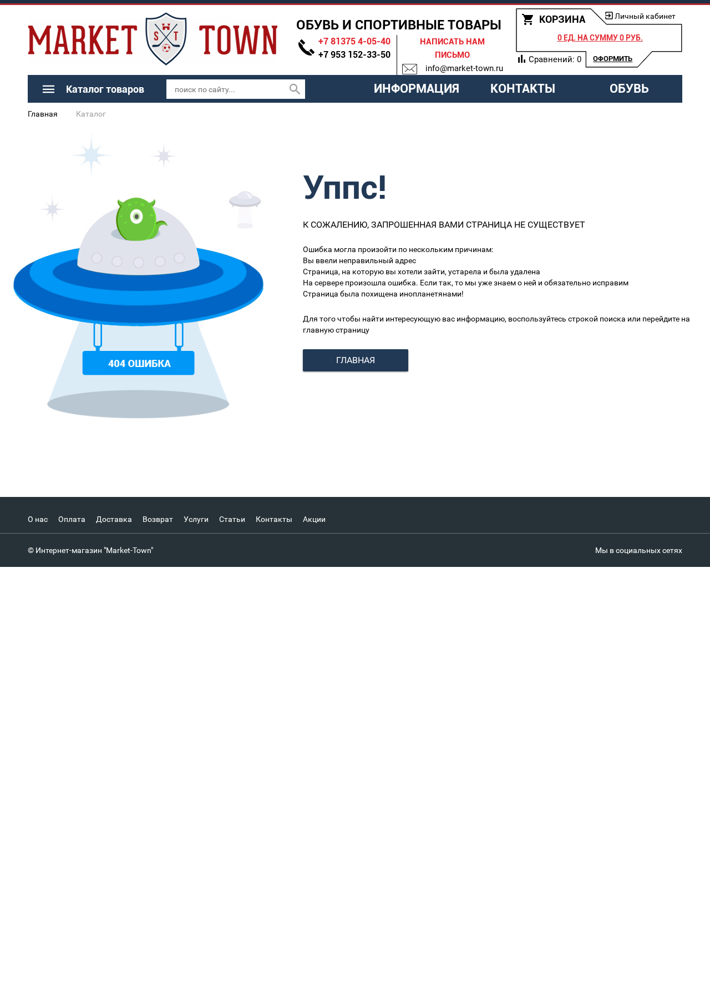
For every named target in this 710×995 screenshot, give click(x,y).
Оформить (612, 58)
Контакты (522, 89)
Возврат (158, 519)
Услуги (196, 519)
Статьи (232, 519)
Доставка (114, 519)
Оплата (71, 519)
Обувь (629, 89)
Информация (416, 89)
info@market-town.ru (464, 68)
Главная (43, 113)
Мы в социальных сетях (638, 550)
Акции (314, 519)
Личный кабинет (645, 16)
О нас (38, 519)
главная (355, 360)
